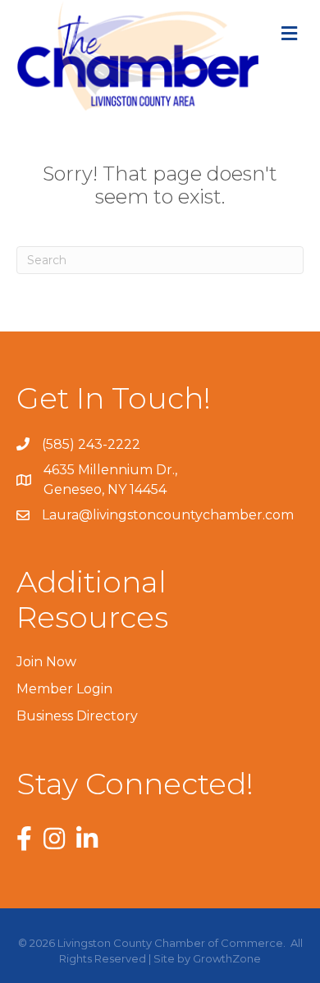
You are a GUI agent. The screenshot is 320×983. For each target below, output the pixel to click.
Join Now (46, 662)
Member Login (64, 689)
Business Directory (77, 716)
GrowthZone (227, 958)
